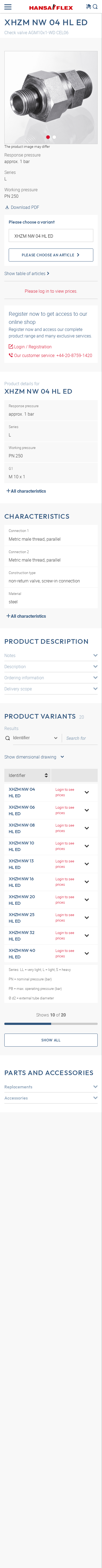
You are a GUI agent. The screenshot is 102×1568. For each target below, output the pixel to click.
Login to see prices (64, 792)
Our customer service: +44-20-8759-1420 (52, 355)
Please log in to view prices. (51, 291)
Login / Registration (32, 347)
